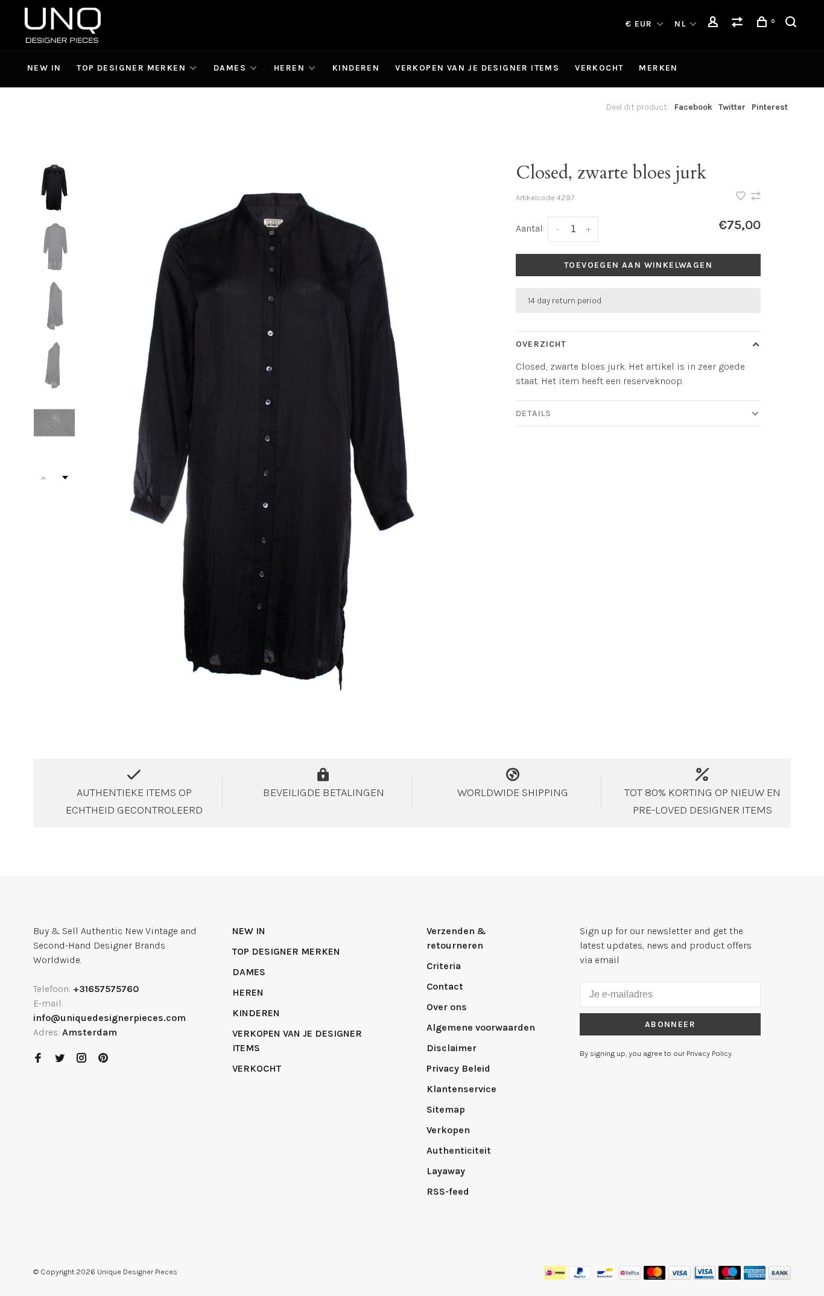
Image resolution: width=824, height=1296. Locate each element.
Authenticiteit (458, 1150)
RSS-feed (447, 1191)
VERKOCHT (599, 68)
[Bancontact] (605, 1276)
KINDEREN (355, 68)
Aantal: (530, 228)
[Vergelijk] (739, 24)
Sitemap (445, 1109)
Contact (444, 986)
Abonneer (670, 1024)
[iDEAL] (555, 1276)
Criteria (443, 966)
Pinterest (770, 107)
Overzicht (541, 344)
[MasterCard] (655, 1276)
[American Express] (755, 1276)
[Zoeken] (792, 24)
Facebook (693, 107)
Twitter (732, 107)
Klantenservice (461, 1089)
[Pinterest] (103, 1058)
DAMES (230, 68)
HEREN (289, 68)
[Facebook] (38, 1058)
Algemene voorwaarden (480, 1027)
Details (533, 413)
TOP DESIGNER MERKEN (131, 68)
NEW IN (44, 68)
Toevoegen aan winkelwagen (638, 265)
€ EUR (640, 24)
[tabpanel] (273, 433)
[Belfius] (630, 1276)
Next (65, 478)
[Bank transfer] (780, 1276)
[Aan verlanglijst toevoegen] (742, 197)
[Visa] (679, 1276)
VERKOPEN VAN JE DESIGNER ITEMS (477, 68)
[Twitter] (60, 1058)
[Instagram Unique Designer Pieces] (81, 1058)
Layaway (445, 1171)
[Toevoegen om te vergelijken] (756, 197)
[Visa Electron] (704, 1276)
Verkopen (448, 1130)
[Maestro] (729, 1276)
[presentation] (54, 187)
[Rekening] (715, 24)
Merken (658, 68)
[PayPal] (580, 1276)
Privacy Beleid (458, 1068)
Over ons (446, 1007)
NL (680, 24)
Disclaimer (451, 1048)
